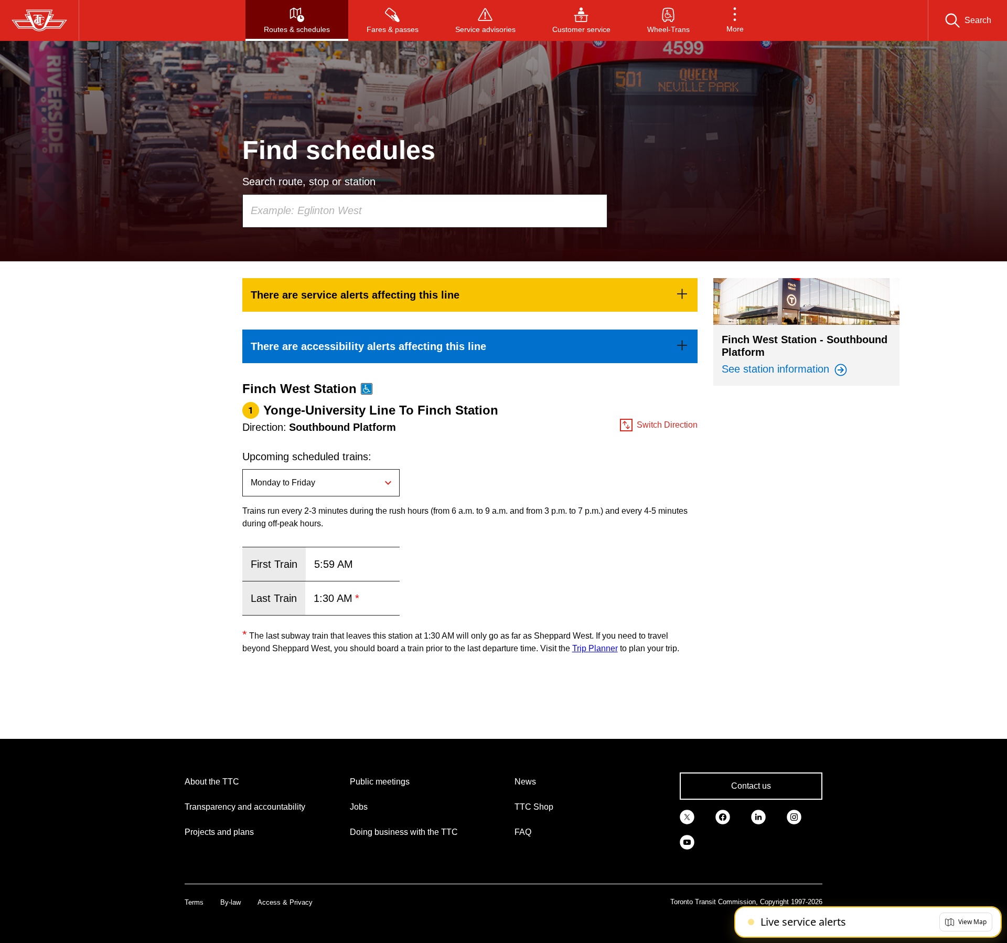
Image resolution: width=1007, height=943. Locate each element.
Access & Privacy (285, 902)
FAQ (523, 832)
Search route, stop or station (309, 181)
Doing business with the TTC (404, 832)
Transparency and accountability (245, 806)
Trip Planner (595, 648)
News (525, 781)
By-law (230, 902)
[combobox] (424, 211)
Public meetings (380, 781)
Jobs (359, 806)
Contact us (751, 785)
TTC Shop (534, 806)
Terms (194, 902)
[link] (470, 295)
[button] (735, 20)
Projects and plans (219, 832)
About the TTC (212, 781)
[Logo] (39, 20)
